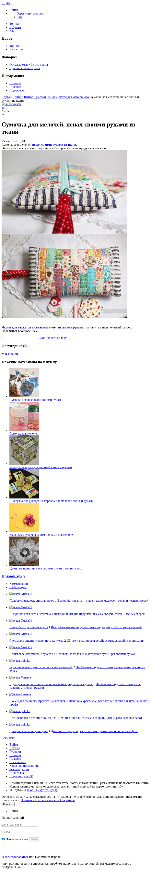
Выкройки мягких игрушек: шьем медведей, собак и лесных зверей (102, 600)
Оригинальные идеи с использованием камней (41, 667)
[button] (13, 10)
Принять (8, 804)
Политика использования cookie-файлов (48, 800)
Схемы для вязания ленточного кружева (36, 640)
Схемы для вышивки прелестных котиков (37, 701)
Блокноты (16, 49)
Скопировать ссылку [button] (53, 337)
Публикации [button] (18, 587)
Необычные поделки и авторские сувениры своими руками (96, 654)
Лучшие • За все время (24, 68)
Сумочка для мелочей (24, 433)
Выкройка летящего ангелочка (30, 614)
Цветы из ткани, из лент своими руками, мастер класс (45, 568)
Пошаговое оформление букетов (31, 654)
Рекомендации (19, 769)
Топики (14, 23)
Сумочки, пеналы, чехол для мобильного (62, 97)
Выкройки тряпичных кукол (28, 627)
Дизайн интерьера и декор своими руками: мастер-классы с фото (94, 731)
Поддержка (17, 90)
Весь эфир (8, 737)
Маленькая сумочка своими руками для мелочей (42, 534)
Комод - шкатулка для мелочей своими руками (40, 467)
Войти (13, 744)
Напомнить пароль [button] (47, 857)
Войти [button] (13, 811)
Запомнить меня (17, 839)
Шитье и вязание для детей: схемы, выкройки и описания (105, 640)
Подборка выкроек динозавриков (31, 600)
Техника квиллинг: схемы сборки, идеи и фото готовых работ (100, 717)
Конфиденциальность (24, 765)
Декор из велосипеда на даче (28, 731)
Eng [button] (19, 17)
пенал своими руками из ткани (54, 144)
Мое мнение (10, 354)
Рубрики (15, 27)
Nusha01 (26, 594)
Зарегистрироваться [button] (30, 13)
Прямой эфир (13, 576)
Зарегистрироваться (15, 857)
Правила (15, 86)
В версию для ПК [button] (21, 776)
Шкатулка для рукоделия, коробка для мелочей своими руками (51, 501)
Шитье (29, 97)
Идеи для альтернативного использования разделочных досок (51, 684)
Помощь (15, 83)
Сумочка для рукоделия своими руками (36, 399)
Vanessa (25, 677)
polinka (25, 660)
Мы (11, 30)
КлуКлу (7, 3)
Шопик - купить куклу (42, 790)
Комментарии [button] (18, 583)
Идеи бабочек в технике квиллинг (32, 717)
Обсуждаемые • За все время (28, 64)
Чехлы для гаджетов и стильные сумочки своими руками (43, 327)
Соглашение (17, 762)
